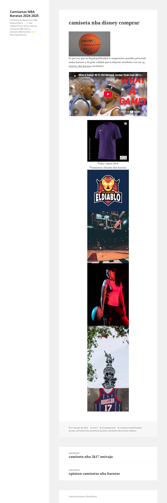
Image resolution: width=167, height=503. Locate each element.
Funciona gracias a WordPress (83, 496)
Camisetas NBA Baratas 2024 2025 (24, 13)
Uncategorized (108, 427)
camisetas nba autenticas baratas (91, 430)
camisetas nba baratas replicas (122, 430)
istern (95, 427)
